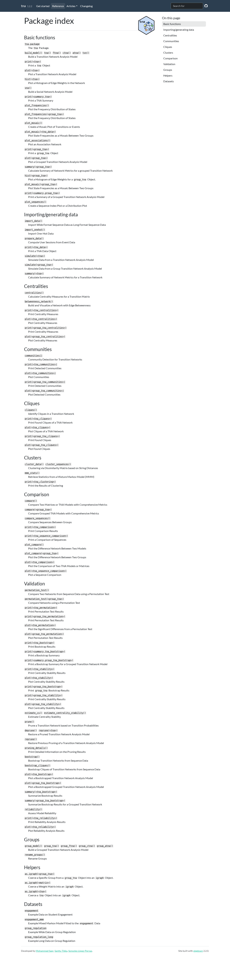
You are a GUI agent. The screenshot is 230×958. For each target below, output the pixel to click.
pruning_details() (36, 748)
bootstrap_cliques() (37, 765)
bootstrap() (32, 756)
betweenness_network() (39, 301)
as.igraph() (39, 874)
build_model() (33, 52)
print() (33, 61)
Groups (167, 69)
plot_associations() (37, 140)
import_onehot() (35, 229)
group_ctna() (87, 846)
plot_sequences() (35, 201)
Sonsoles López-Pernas (80, 950)
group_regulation (35, 928)
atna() (77, 52)
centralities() (34, 292)
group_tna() (51, 846)
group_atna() (105, 846)
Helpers (167, 75)
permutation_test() (37, 590)
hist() (32, 79)
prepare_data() (34, 238)
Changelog (86, 6)
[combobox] (187, 6)
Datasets (168, 81)
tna (23, 6)
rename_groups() (35, 854)
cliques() (31, 410)
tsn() (86, 52)
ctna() (67, 52)
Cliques (167, 46)
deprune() (31, 730)
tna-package (32, 44)
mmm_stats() (32, 473)
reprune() (48, 730)
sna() (28, 87)
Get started (43, 6)
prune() (29, 721)
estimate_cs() (33, 713)
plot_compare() (34, 544)
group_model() (33, 846)
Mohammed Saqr (45, 950)
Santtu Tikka (61, 950)
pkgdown (198, 950)
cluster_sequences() (58, 464)
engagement (31, 910)
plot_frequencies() (37, 105)
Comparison (170, 58)
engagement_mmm (34, 919)
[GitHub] (206, 6)
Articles (71, 6)
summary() (38, 166)
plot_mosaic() (33, 123)
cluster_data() (34, 464)
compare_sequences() (37, 518)
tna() (47, 52)
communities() (33, 355)
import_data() (33, 221)
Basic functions (172, 23)
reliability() (33, 809)
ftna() (57, 52)
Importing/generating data (178, 29)
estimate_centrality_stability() (65, 713)
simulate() (35, 256)
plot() (32, 70)
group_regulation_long (39, 937)
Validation (169, 64)
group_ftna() (69, 846)
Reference (58, 6)
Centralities (170, 35)
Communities (171, 41)
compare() (31, 500)
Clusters (168, 52)
